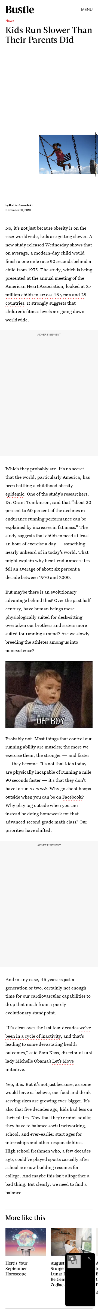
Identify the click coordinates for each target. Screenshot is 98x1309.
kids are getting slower (63, 236)
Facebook (72, 797)
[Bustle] (19, 9)
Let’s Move (63, 1061)
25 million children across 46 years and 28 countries (48, 294)
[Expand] (71, 1258)
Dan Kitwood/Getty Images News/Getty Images (95, 154)
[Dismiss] (89, 1258)
